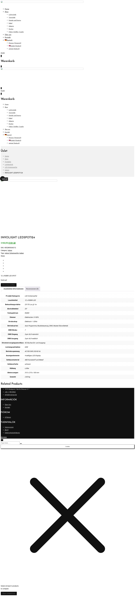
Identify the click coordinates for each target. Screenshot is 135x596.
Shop (6, 12)
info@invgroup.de (11, 395)
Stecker (11, 29)
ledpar (21, 253)
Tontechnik (12, 17)
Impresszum (9, 427)
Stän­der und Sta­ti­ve (15, 20)
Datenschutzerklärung (12, 433)
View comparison (8, 593)
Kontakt (8, 37)
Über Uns (8, 405)
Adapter (11, 26)
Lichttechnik (12, 14)
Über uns (8, 35)
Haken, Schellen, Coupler (16, 32)
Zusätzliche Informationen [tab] (13, 289)
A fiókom (8, 417)
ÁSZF (7, 430)
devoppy (4, 437)
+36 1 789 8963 (10, 392)
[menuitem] (8, 40)
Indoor (10, 250)
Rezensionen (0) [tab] (32, 289)
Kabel (10, 23)
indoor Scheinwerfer (12, 253)
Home (7, 9)
